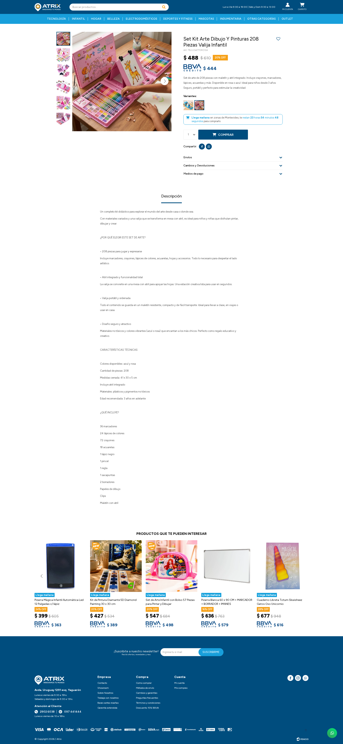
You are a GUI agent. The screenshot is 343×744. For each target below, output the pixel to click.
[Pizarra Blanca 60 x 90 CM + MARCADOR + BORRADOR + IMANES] (227, 566)
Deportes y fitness (178, 18)
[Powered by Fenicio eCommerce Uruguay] (302, 739)
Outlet (287, 18)
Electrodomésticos (141, 18)
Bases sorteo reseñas (108, 702)
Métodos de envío (145, 688)
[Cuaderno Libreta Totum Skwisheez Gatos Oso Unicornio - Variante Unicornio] (282, 566)
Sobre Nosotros (105, 693)
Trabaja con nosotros (108, 697)
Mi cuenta (179, 683)
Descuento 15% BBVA (147, 707)
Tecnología (56, 18)
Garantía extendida (107, 707)
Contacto (102, 683)
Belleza (113, 18)
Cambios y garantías (146, 693)
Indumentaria (230, 18)
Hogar (96, 18)
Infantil (78, 18)
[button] (164, 7)
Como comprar (144, 683)
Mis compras (180, 688)
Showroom (103, 688)
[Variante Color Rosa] (199, 105)
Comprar (226, 135)
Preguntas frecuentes (147, 697)
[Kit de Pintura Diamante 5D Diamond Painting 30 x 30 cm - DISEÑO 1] (116, 566)
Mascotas (206, 18)
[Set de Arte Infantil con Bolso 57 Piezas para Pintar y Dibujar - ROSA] (171, 566)
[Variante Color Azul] (188, 105)
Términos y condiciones (148, 702)
